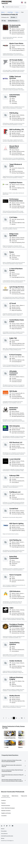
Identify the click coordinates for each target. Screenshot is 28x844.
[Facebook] (4, 826)
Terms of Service (4, 833)
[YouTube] (12, 825)
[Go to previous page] (3, 718)
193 (22, 718)
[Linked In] (1, 825)
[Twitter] (6, 825)
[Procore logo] (7, 1)
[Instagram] (9, 825)
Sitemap (2, 838)
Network (5, 3)
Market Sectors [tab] (15, 795)
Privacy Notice (4, 831)
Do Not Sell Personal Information (7, 835)
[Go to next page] (24, 718)
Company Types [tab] (5, 795)
